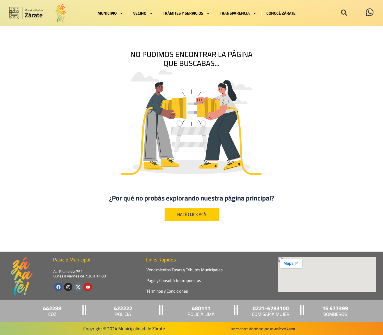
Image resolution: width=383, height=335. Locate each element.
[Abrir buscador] (344, 13)
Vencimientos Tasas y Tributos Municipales (184, 270)
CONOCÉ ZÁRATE (281, 13)
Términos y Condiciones (167, 291)
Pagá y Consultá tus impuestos (173, 280)
